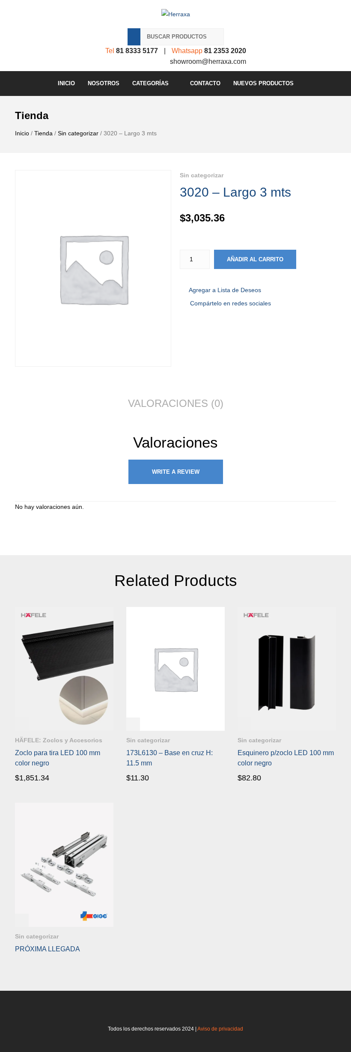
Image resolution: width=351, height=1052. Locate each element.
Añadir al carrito (255, 259)
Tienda (43, 133)
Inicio (66, 83)
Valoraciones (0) (175, 403)
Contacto (205, 83)
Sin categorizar (78, 133)
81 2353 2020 (225, 50)
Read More (39, 777)
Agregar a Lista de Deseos (225, 290)
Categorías (150, 83)
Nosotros (103, 83)
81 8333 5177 (137, 50)
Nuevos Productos (263, 83)
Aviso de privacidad (220, 1029)
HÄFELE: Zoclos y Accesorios (58, 740)
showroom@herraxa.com (208, 61)
